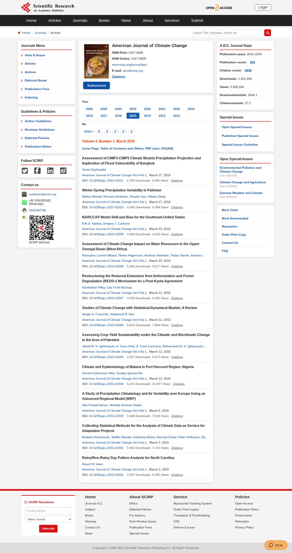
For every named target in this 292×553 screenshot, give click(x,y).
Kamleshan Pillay (93, 287)
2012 (176, 115)
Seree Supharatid (94, 169)
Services (172, 20)
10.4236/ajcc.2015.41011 (106, 180)
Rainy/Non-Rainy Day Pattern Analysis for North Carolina (128, 458)
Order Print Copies (186, 509)
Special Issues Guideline (240, 144)
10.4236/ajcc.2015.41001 (106, 474)
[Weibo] (63, 170)
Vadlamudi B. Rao (122, 314)
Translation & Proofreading (192, 515)
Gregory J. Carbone (116, 223)
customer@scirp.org (42, 194)
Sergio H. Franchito (95, 314)
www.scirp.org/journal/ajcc (129, 64)
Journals (80, 20)
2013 (162, 115)
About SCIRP (141, 497)
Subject (90, 509)
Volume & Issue (184, 527)
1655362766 (37, 210)
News (126, 20)
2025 (103, 109)
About (148, 20)
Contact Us (230, 242)
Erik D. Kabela (91, 223)
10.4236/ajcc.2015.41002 (106, 447)
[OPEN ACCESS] (219, 7)
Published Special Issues (240, 136)
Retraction (242, 521)
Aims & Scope (35, 55)
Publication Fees (37, 89)
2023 (133, 109)
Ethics (133, 503)
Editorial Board (36, 80)
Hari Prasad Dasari (95, 405)
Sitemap (90, 521)
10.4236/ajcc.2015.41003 (106, 416)
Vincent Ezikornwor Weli (98, 373)
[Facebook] (37, 170)
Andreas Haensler (157, 255)
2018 (89, 115)
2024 (118, 109)
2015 (133, 115)
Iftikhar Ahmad (92, 196)
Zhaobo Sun (138, 196)
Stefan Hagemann (130, 255)
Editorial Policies (37, 138)
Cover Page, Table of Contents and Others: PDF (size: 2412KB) (127, 148)
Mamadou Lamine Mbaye (99, 255)
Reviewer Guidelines (40, 129)
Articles (54, 20)
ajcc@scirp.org (133, 70)
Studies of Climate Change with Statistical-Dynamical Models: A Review (139, 308)
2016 (118, 115)
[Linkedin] (50, 170)
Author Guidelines (38, 121)
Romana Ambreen (115, 196)
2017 (103, 115)
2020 (176, 109)
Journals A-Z (93, 503)
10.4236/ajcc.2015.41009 (106, 234)
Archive (30, 72)
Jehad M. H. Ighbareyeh (98, 346)
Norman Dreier (167, 437)
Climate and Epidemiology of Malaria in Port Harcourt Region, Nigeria (138, 367)
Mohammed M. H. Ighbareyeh (182, 346)
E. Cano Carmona (148, 346)
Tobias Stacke (179, 255)
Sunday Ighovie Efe (129, 373)
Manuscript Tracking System (193, 503)
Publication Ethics (38, 146)
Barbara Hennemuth (96, 437)
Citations (118, 76)
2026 (89, 109)
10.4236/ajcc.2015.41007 (106, 298)
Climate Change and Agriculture (243, 182)
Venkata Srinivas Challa (125, 405)
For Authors (137, 515)
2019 (191, 109)
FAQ (225, 251)
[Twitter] (25, 170)
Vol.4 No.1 (140, 175)
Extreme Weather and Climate (241, 193)
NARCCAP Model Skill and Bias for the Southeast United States (133, 217)
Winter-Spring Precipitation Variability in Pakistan (121, 190)
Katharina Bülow (144, 437)
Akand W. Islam (92, 464)
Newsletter (229, 226)
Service (180, 497)
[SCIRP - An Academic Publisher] (47, 7)
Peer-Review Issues (142, 521)
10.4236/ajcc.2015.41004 (106, 384)
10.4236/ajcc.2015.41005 (106, 357)
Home (31, 20)
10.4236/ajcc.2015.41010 (106, 207)
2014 (147, 115)
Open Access (244, 503)
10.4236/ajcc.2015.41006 (106, 325)
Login (263, 7)
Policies (242, 497)
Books (104, 20)
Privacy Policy (244, 527)
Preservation (243, 515)
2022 (147, 109)
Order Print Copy (234, 234)
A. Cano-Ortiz (125, 346)
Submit (197, 20)
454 (252, 62)
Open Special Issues (237, 127)
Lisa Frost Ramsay (119, 287)
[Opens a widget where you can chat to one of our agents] (276, 545)
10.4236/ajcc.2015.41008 (106, 266)
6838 (248, 70)
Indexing (31, 97)
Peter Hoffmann (189, 437)
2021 (162, 109)
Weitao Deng (156, 196)
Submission (96, 85)
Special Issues (139, 533)
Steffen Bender (121, 437)
